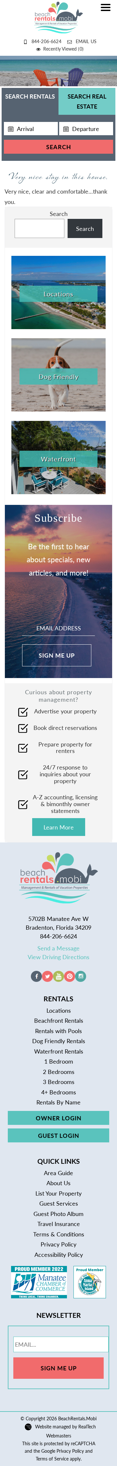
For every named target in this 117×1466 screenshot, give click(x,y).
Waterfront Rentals (58, 1051)
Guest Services (58, 1203)
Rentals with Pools (58, 1031)
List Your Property (58, 1193)
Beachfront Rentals (58, 1020)
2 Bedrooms (58, 1071)
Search (58, 147)
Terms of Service (52, 1459)
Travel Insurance (58, 1224)
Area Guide (58, 1173)
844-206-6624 (46, 41)
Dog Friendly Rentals (58, 1041)
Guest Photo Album (58, 1214)
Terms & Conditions (58, 1234)
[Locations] (58, 327)
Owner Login (59, 1118)
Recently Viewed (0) (63, 48)
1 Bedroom (58, 1061)
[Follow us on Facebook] (36, 979)
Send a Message (58, 948)
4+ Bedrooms (58, 1092)
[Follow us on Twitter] (47, 979)
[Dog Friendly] (58, 409)
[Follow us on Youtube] (58, 979)
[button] (107, 12)
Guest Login (58, 1135)
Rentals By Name (58, 1102)
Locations (58, 1010)
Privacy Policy (58, 1244)
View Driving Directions (58, 957)
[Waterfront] (58, 492)
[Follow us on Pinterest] (69, 979)
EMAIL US (86, 41)
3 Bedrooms (58, 1082)
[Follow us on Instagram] (80, 979)
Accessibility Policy (58, 1254)
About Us (58, 1183)
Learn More (59, 827)
